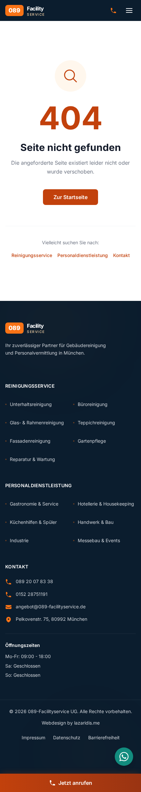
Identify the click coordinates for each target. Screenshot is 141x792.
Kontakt (121, 255)
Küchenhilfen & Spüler (33, 522)
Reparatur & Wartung (32, 459)
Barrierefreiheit (104, 737)
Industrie (19, 540)
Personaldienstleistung (82, 255)
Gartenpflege (92, 441)
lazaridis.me (87, 723)
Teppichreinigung (96, 422)
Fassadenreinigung (30, 441)
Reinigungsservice (31, 255)
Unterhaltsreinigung (31, 404)
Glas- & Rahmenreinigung (37, 422)
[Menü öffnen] (129, 10)
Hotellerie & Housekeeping (106, 504)
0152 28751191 (32, 594)
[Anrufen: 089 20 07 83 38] (113, 10)
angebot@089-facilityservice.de (51, 606)
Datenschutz (66, 737)
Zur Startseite (70, 197)
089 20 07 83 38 (34, 581)
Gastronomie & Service (34, 504)
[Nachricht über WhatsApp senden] (124, 756)
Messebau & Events (99, 540)
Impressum (33, 737)
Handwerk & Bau (95, 522)
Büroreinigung (93, 404)
